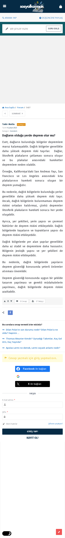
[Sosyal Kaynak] (32, 6)
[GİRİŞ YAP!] (60, 6)
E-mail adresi (8, 400)
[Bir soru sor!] (59, 532)
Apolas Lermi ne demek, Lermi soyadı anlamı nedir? (33, 347)
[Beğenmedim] (11, 301)
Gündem (13, 131)
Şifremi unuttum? (55, 423)
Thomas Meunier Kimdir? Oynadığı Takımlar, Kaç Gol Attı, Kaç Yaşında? (32, 340)
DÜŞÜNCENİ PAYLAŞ (52, 17)
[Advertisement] (32, 69)
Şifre (5, 412)
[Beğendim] (5, 301)
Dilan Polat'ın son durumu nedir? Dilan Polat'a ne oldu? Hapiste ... (30, 331)
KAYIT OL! (32, 437)
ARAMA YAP (11, 17)
